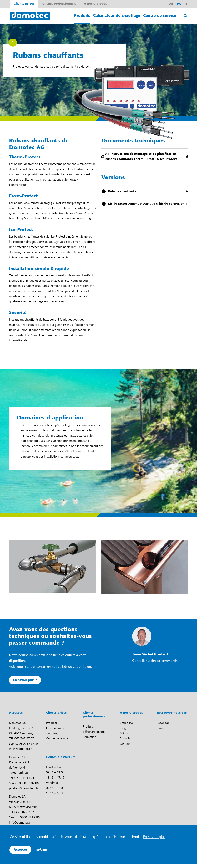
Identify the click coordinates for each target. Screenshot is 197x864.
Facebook (163, 723)
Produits (82, 16)
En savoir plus (23, 680)
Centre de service (159, 16)
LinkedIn (162, 728)
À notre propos (95, 3)
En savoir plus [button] (154, 837)
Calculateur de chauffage (116, 16)
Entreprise (126, 723)
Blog (123, 728)
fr (179, 3)
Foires (124, 733)
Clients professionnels (59, 3)
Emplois (125, 738)
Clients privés (24, 3)
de (171, 3)
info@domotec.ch (20, 749)
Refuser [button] (41, 849)
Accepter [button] (20, 849)
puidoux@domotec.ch (23, 788)
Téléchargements (94, 731)
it (186, 3)
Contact (125, 743)
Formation (89, 737)
